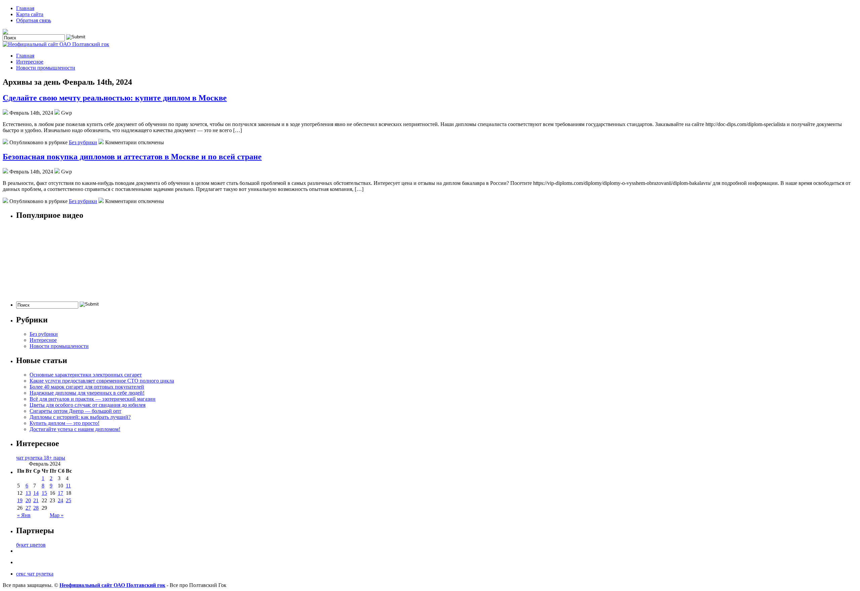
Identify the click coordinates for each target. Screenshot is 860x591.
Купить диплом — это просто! (64, 423)
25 (68, 500)
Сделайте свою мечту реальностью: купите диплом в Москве (115, 97)
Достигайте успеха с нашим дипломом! (75, 429)
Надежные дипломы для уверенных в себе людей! (87, 393)
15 (44, 493)
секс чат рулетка (34, 574)
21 (36, 500)
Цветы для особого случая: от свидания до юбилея (87, 405)
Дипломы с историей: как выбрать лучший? (80, 417)
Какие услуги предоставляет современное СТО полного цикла (102, 381)
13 (28, 493)
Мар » (56, 515)
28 (36, 508)
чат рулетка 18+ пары (40, 458)
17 (60, 493)
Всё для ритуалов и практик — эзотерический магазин (93, 399)
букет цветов (31, 545)
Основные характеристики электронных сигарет (86, 375)
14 (36, 493)
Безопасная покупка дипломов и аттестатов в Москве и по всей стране (132, 156)
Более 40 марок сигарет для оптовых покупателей (87, 387)
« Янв (24, 515)
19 (20, 500)
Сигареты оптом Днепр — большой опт (75, 411)
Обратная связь (33, 20)
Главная (25, 8)
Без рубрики (83, 142)
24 (60, 500)
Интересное (29, 62)
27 (28, 508)
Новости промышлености (45, 68)
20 (28, 500)
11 (68, 485)
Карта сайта (29, 14)
